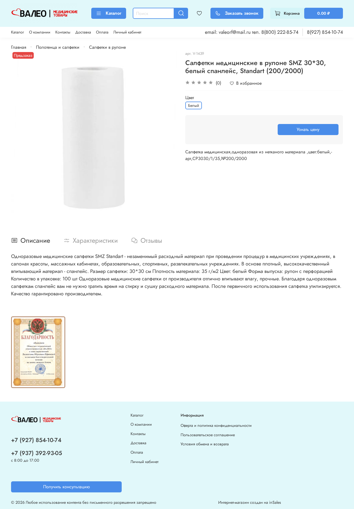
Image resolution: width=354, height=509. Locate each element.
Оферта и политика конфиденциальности (216, 425)
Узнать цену (308, 129)
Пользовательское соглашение (208, 435)
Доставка (83, 32)
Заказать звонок (242, 13)
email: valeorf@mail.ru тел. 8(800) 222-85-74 (251, 32)
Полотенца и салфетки (57, 47)
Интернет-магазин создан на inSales (249, 502)
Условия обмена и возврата (205, 444)
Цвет (189, 97)
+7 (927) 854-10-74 (36, 440)
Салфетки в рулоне (107, 47)
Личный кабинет (127, 32)
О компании (39, 32)
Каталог (113, 13)
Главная (18, 47)
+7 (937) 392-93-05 (36, 453)
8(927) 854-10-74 (325, 32)
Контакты (62, 32)
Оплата (102, 32)
